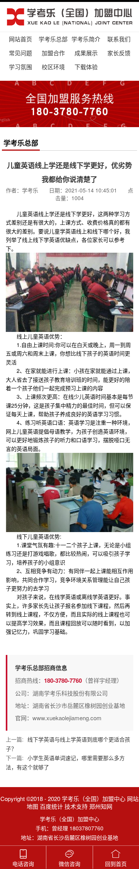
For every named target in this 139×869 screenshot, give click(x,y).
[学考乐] (69, 17)
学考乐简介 (85, 39)
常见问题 (20, 53)
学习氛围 (20, 67)
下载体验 (86, 67)
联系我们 (119, 39)
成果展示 (86, 53)
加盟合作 (53, 53)
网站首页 (20, 39)
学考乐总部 (53, 39)
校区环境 (53, 67)
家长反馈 (119, 53)
